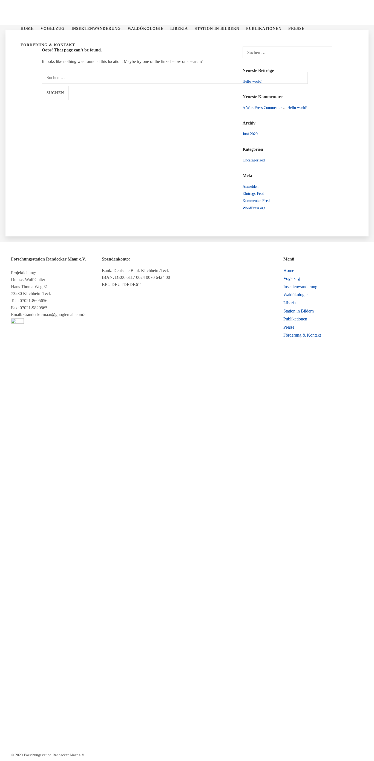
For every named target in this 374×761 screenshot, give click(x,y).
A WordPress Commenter (262, 108)
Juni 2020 (250, 134)
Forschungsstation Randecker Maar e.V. (19, 12)
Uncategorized (254, 160)
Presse (296, 29)
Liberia (179, 29)
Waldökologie (145, 29)
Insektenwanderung (96, 29)
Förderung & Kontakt (48, 45)
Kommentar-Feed (256, 201)
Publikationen (263, 29)
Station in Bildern (217, 29)
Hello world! (253, 81)
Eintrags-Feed (253, 194)
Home (27, 29)
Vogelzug (53, 29)
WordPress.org (254, 208)
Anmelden (250, 186)
